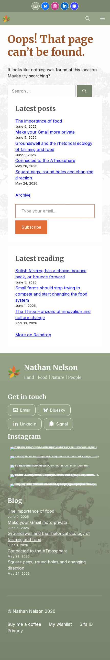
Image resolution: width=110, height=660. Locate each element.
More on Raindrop (33, 334)
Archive (22, 195)
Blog (15, 501)
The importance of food (38, 121)
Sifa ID (86, 624)
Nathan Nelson (51, 367)
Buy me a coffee (24, 624)
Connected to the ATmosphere (45, 160)
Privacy (15, 630)
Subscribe (31, 227)
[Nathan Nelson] (6, 18)
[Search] (84, 91)
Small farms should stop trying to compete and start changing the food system (51, 294)
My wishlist (60, 624)
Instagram (24, 437)
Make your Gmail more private (45, 132)
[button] (87, 18)
